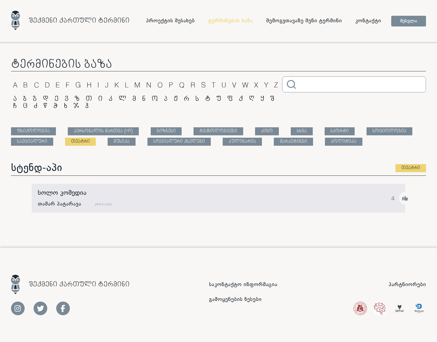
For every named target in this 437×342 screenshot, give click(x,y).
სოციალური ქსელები (179, 141)
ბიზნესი (166, 131)
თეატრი (80, 141)
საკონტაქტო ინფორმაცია (243, 284)
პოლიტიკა (343, 141)
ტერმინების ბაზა (230, 20)
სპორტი (340, 131)
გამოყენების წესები (235, 299)
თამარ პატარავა (59, 204)
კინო (267, 131)
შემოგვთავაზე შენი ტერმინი (304, 20)
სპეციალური (32, 141)
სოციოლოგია (389, 131)
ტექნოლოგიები (218, 131)
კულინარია (242, 141)
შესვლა (408, 21)
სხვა (302, 131)
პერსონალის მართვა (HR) (103, 131)
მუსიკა (122, 141)
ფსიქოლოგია (33, 131)
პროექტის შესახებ (170, 20)
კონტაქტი (368, 20)
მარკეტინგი (293, 141)
